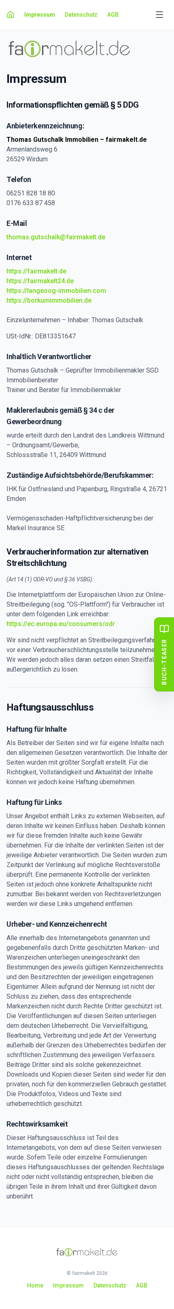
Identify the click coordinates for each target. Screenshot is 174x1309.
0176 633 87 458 (30, 203)
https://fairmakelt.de (36, 271)
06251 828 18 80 (30, 193)
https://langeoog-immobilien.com (56, 291)
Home (35, 1285)
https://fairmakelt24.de (40, 281)
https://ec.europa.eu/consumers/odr (60, 624)
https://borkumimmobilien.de (48, 300)
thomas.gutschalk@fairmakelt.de (55, 237)
